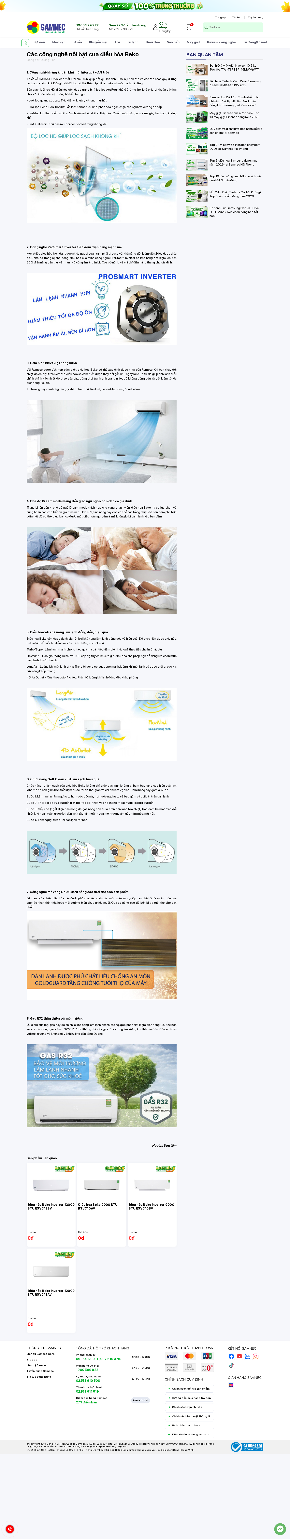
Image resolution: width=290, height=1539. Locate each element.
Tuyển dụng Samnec (40, 1370)
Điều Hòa (153, 42)
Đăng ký (165, 31)
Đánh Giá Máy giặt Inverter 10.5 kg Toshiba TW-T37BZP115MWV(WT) (234, 67)
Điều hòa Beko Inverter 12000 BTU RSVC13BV (51, 1206)
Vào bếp (173, 42)
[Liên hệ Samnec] (280, 1529)
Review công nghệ (221, 42)
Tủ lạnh (132, 42)
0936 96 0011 (87, 1359)
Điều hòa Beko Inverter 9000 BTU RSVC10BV (151, 1206)
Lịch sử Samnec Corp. (41, 1353)
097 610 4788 (111, 1359)
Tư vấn (77, 42)
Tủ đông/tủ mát (255, 42)
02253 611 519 (87, 1391)
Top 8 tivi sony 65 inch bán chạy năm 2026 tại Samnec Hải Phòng (235, 146)
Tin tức (236, 17)
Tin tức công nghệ (39, 1376)
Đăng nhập (163, 25)
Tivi (117, 42)
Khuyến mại (98, 42)
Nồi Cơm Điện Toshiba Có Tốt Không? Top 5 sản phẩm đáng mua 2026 (236, 194)
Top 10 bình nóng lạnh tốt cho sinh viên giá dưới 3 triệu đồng (236, 178)
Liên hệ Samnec (37, 1365)
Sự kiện (39, 42)
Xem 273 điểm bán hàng (127, 25)
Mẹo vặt (58, 42)
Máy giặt (193, 42)
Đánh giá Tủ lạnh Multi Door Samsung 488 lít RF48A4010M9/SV (235, 83)
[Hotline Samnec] (9, 1530)
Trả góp (220, 17)
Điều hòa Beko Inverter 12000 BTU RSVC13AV (51, 1292)
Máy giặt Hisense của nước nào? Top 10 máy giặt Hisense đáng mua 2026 (235, 115)
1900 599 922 (87, 25)
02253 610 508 (88, 1381)
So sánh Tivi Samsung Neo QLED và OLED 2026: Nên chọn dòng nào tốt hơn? (234, 212)
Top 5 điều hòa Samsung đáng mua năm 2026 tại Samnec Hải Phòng (233, 162)
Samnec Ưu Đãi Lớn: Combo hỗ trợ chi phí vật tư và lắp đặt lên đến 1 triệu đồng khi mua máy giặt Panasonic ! (235, 101)
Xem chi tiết (140, 1400)
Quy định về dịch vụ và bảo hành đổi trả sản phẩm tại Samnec (236, 131)
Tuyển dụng (256, 17)
